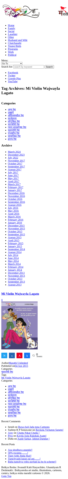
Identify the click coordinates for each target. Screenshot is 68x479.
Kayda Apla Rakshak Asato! (31, 435)
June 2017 (13, 175)
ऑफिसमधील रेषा (16, 115)
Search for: (7, 66)
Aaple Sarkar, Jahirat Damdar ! (33, 438)
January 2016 (15, 222)
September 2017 (16, 166)
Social (11, 31)
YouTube (12, 81)
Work (11, 52)
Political (12, 54)
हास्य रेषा (12, 139)
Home (11, 25)
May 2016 (13, 210)
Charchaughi (14, 43)
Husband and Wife (17, 40)
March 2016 (14, 216)
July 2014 (13, 255)
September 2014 (16, 249)
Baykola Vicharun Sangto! (49, 429)
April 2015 (13, 240)
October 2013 (15, 278)
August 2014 (14, 252)
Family (11, 28)
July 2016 (13, 208)
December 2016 (16, 193)
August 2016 (14, 205)
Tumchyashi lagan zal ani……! (24, 458)
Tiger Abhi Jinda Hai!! (19, 455)
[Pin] (19, 355)
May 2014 (13, 261)
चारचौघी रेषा (14, 124)
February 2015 (15, 243)
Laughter (12, 34)
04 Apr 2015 (21, 365)
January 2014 (15, 270)
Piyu (10, 435)
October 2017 (15, 163)
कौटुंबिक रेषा (14, 121)
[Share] (12, 355)
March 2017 (14, 184)
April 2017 (13, 181)
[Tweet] (4, 355)
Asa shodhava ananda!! (20, 449)
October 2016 (15, 199)
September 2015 (16, 234)
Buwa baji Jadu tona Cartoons (34, 427)
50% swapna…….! (18, 452)
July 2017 (13, 172)
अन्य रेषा (12, 109)
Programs (13, 49)
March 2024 (14, 151)
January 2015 (15, 246)
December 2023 (16, 154)
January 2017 (15, 190)
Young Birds (14, 46)
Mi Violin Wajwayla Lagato (20, 293)
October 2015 (15, 231)
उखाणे (11, 112)
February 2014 (15, 267)
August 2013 (14, 284)
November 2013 (16, 275)
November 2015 (16, 228)
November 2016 (16, 196)
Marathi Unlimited (18, 363)
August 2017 (14, 169)
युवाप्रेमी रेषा (14, 130)
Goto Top (6, 476)
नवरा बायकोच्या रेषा (17, 127)
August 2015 (14, 237)
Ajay (10, 432)
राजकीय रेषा (13, 133)
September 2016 (16, 202)
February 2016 (15, 219)
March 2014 (14, 264)
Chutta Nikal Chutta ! (28, 432)
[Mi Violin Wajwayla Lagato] (19, 348)
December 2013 (16, 272)
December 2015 (16, 225)
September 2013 (16, 281)
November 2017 (16, 160)
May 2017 (13, 178)
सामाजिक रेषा (14, 136)
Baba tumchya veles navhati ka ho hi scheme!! (32, 461)
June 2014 (13, 258)
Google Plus (14, 78)
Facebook (13, 72)
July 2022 (13, 157)
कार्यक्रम (12, 118)
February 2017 (15, 187)
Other (11, 37)
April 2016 (13, 213)
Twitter (11, 75)
